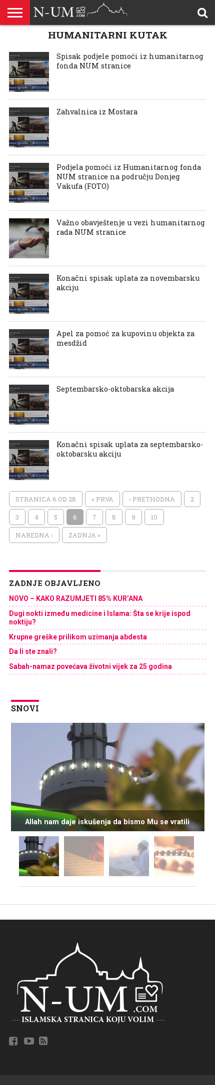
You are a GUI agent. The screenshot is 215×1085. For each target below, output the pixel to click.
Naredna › (34, 535)
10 (154, 517)
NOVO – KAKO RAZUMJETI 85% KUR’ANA (75, 598)
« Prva (103, 499)
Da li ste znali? (33, 651)
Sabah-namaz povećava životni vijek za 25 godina (90, 666)
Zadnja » (84, 535)
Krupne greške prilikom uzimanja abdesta (78, 637)
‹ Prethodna (152, 499)
